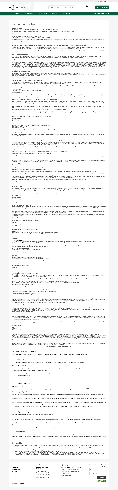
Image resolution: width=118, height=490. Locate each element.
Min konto (14, 473)
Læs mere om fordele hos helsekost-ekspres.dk (71, 467)
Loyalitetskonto (87, 8)
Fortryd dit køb (15, 137)
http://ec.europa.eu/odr (17, 242)
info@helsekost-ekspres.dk (42, 467)
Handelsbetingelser (16, 469)
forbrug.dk (20, 240)
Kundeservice (15, 467)
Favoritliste (14, 471)
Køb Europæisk (67, 13)
